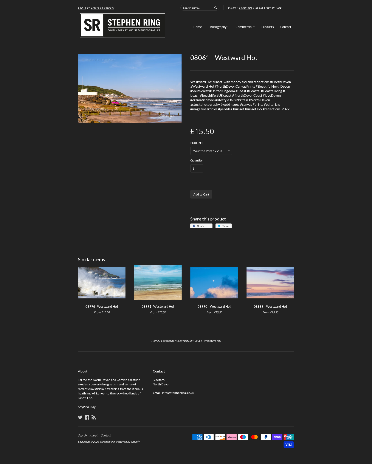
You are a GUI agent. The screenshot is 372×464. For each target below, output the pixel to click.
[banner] (123, 25)
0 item (232, 7)
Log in (82, 7)
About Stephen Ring (268, 7)
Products (267, 27)
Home (197, 27)
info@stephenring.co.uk (178, 392)
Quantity (196, 160)
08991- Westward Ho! (158, 306)
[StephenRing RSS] (93, 417)
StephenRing (107, 442)
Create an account (102, 7)
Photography (217, 27)
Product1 (196, 142)
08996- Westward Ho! (101, 306)
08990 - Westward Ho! (214, 306)
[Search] (215, 7)
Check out (245, 7)
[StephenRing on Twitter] (80, 417)
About (94, 435)
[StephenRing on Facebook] (87, 417)
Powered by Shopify (128, 442)
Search (82, 435)
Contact (285, 27)
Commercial (244, 27)
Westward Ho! (183, 341)
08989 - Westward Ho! (270, 306)
